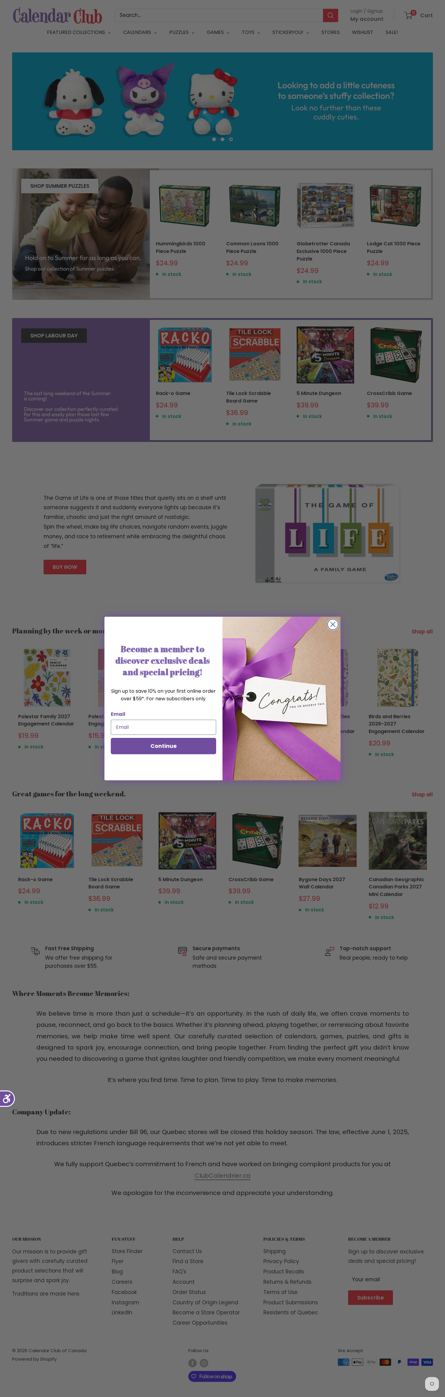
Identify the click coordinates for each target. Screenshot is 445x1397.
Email (118, 714)
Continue (163, 746)
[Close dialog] (333, 624)
